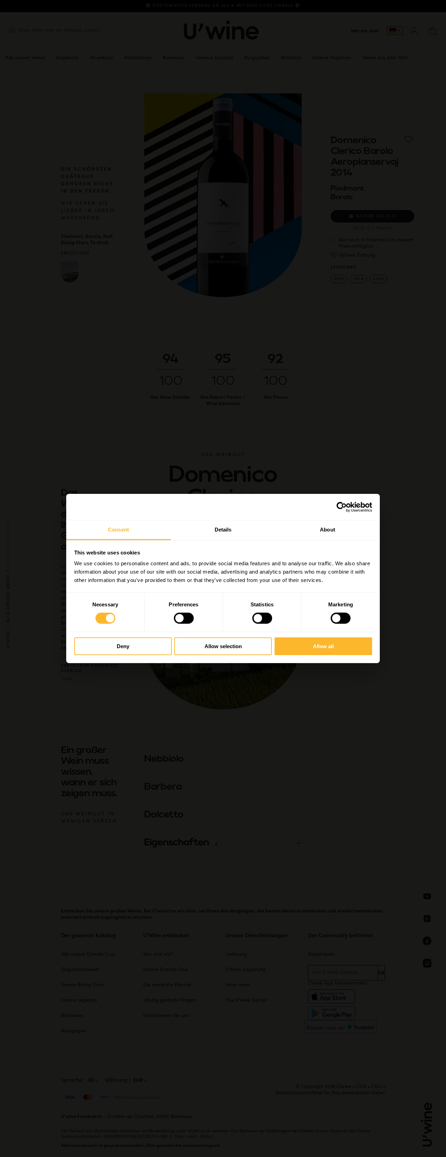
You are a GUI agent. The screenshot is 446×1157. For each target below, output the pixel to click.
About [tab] (327, 530)
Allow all (323, 646)
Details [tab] (223, 530)
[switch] (184, 618)
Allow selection (223, 646)
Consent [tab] (118, 530)
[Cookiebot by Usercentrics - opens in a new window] (341, 507)
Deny (123, 646)
